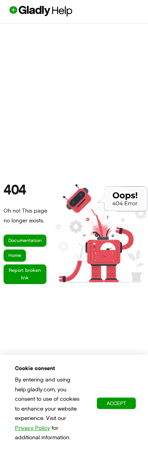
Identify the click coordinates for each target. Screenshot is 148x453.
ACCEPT (116, 403)
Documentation (25, 240)
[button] (130, 432)
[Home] (53, 14)
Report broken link (25, 274)
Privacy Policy (32, 428)
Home (14, 255)
